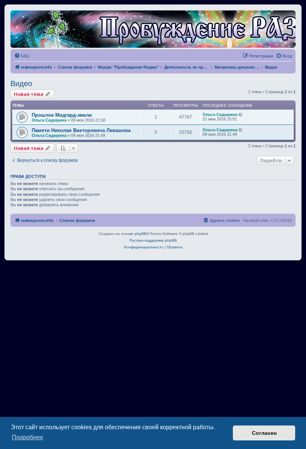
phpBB (141, 234)
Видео (21, 83)
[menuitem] (21, 55)
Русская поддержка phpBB (153, 240)
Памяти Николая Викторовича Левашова (81, 130)
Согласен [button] (264, 433)
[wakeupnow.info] (153, 29)
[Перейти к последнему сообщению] (240, 114)
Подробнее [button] (27, 437)
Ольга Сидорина (49, 120)
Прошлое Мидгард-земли (62, 115)
